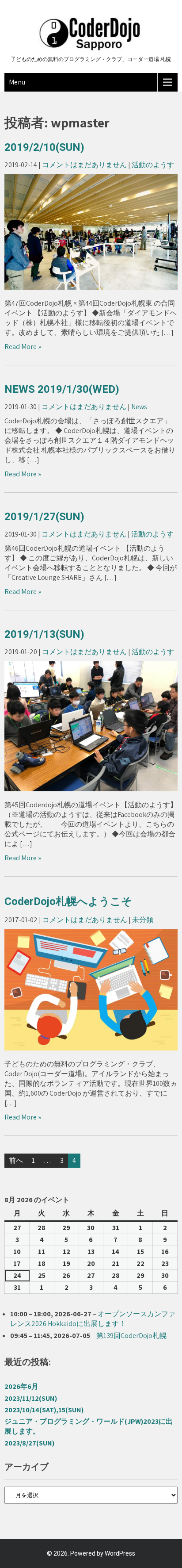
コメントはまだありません (84, 164)
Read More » (22, 346)
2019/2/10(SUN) (44, 147)
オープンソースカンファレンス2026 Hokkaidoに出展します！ (92, 1318)
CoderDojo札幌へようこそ (68, 901)
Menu (17, 82)
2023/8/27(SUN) (29, 1443)
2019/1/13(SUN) (44, 634)
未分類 (142, 919)
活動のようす (153, 164)
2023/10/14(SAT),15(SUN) (43, 1410)
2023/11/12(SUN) (30, 1398)
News (139, 406)
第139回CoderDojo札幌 (131, 1335)
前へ (16, 1160)
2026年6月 (21, 1386)
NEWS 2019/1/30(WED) (61, 389)
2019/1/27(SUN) (44, 516)
